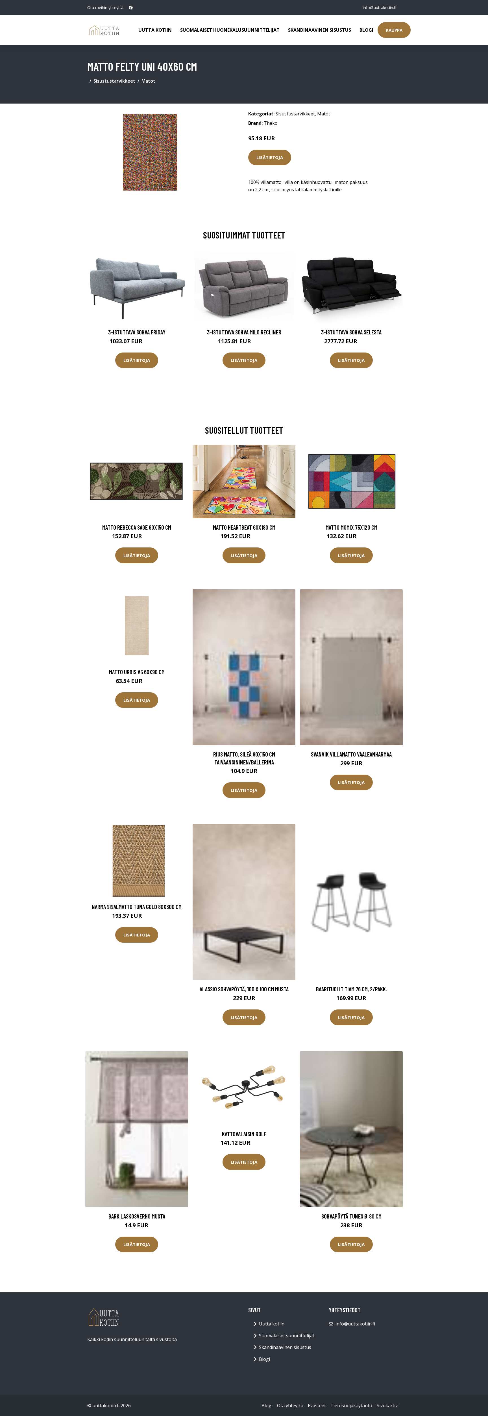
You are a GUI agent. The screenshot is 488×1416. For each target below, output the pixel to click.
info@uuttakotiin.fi (379, 7)
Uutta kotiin (155, 30)
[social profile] (131, 7)
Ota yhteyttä (290, 1405)
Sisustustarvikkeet (114, 81)
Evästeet (317, 1405)
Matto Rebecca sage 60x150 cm (136, 527)
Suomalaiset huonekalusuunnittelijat (230, 30)
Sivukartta (387, 1405)
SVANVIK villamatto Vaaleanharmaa (351, 754)
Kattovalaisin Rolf (244, 1133)
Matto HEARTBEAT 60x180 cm (244, 527)
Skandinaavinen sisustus (319, 30)
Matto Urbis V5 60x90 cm (137, 671)
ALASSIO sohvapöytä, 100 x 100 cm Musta (244, 988)
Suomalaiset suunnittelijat (286, 1336)
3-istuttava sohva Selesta (351, 332)
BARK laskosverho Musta (136, 1216)
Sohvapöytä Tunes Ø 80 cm (351, 1216)
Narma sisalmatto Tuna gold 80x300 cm (137, 906)
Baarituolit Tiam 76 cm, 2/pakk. (351, 988)
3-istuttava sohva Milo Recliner (244, 332)
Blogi (366, 30)
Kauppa (394, 30)
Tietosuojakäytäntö (351, 1405)
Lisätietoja (269, 157)
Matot (148, 81)
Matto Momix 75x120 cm (351, 527)
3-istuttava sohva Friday (136, 332)
